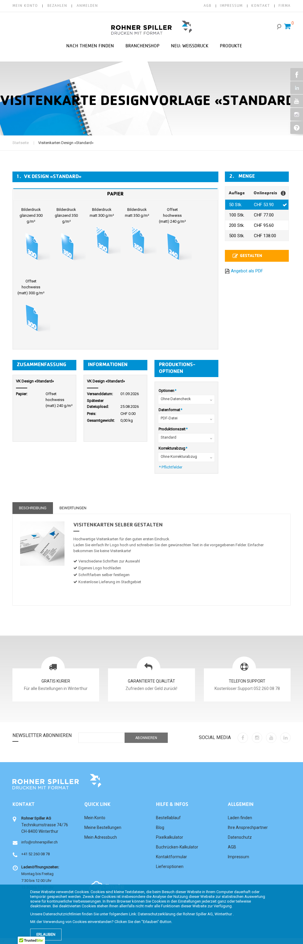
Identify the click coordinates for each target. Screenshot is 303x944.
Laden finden (240, 817)
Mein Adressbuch (100, 837)
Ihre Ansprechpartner (248, 827)
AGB (207, 6)
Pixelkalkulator (169, 837)
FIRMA (284, 6)
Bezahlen (57, 6)
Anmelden (87, 6)
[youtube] (271, 738)
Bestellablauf (168, 817)
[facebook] (243, 738)
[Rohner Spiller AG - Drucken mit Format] (151, 27)
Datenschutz (240, 837)
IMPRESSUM (231, 6)
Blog (160, 827)
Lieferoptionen (169, 866)
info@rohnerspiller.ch (39, 842)
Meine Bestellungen (102, 827)
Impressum (238, 856)
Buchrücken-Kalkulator (177, 847)
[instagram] (257, 738)
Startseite (20, 142)
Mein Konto (25, 6)
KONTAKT (260, 6)
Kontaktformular (171, 856)
